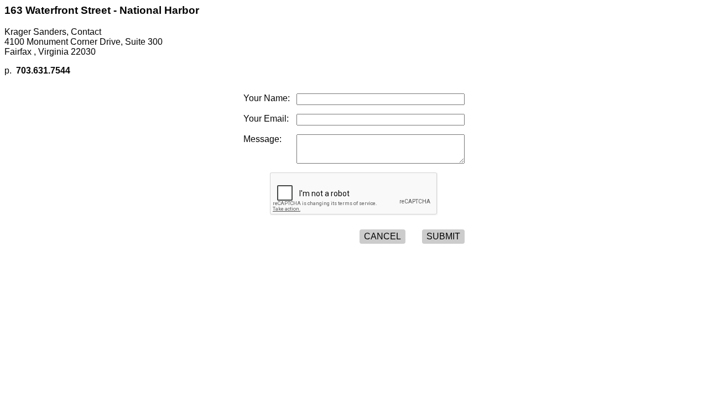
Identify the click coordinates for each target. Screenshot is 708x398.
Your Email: (266, 118)
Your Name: (266, 98)
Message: (262, 139)
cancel (382, 236)
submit (443, 236)
